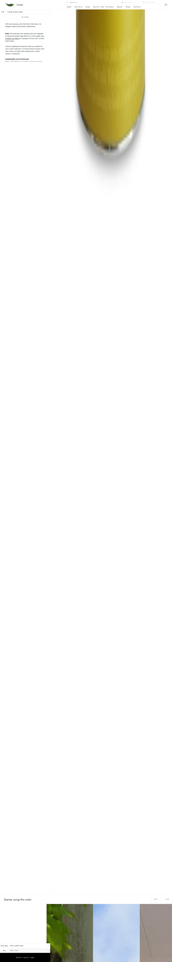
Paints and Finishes (103, 7)
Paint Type (4, 946)
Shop (88, 7)
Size (4, 950)
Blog (128, 7)
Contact (137, 7)
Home (69, 7)
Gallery (78, 7)
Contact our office (12, 38)
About (120, 7)
